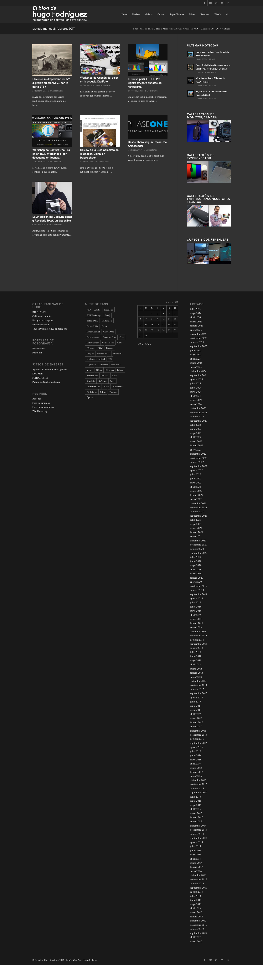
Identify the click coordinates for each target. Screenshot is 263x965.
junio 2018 (196, 656)
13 (140, 324)
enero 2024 (196, 404)
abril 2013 (195, 908)
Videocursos (117, 386)
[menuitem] (124, 14)
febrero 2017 (196, 722)
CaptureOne (108, 331)
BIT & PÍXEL (39, 312)
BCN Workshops (94, 315)
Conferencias (108, 342)
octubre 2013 (197, 883)
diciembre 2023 (198, 408)
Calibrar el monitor (42, 316)
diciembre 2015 (198, 780)
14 (146, 324)
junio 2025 (196, 350)
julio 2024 (195, 383)
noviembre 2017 (198, 685)
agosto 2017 (196, 697)
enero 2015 (196, 821)
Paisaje (120, 369)
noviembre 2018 (198, 635)
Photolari (37, 352)
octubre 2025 (197, 342)
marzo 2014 (196, 862)
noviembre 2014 (198, 829)
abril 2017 (195, 714)
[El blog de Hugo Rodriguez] (59, 14)
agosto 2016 (196, 747)
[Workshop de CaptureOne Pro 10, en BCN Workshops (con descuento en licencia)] (52, 131)
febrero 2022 (196, 495)
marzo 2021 (196, 528)
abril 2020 (195, 569)
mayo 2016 (196, 759)
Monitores (115, 364)
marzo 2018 (196, 668)
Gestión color (103, 353)
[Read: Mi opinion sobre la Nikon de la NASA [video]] (190, 80)
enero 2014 (196, 871)
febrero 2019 (196, 623)
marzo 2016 (196, 767)
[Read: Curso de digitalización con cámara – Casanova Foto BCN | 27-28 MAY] (190, 67)
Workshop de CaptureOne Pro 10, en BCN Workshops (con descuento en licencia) (51, 153)
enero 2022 (196, 499)
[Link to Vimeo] (222, 3)
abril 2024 (195, 396)
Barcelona (108, 309)
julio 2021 (195, 519)
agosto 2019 (196, 598)
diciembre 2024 (198, 371)
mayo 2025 (196, 354)
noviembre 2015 (198, 784)
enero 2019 (196, 627)
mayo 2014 (196, 854)
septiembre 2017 (198, 693)
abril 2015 (195, 809)
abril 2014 (195, 858)
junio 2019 (196, 606)
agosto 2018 (196, 647)
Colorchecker (93, 342)
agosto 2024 (196, 379)
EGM (100, 348)
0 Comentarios (56, 90)
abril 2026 (195, 317)
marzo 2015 (196, 813)
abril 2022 (195, 486)
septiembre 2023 (198, 420)
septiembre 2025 (198, 346)
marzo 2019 (196, 619)
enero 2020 (196, 581)
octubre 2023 (197, 416)
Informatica (118, 353)
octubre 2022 (197, 462)
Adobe (97, 309)
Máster (90, 369)
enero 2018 (196, 677)
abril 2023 (195, 437)
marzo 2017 (196, 718)
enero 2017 (196, 726)
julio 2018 (195, 652)
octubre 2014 (197, 834)
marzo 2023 (196, 441)
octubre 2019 (197, 590)
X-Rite (103, 391)
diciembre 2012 (198, 920)
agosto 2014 (196, 842)
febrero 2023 (196, 445)
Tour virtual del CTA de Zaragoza (49, 328)
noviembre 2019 (198, 586)
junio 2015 (196, 800)
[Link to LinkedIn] (216, 3)
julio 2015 (195, 796)
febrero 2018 (196, 672)
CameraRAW (92, 326)
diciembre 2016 (198, 730)
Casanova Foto (109, 337)
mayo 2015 (196, 805)
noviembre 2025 (198, 338)
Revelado (91, 380)
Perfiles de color (40, 324)
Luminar (104, 364)
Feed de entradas (41, 402)
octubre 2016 (197, 738)
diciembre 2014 (198, 825)
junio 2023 (196, 428)
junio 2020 (196, 561)
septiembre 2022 (198, 466)
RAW (114, 375)
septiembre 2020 (198, 553)
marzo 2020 (196, 573)
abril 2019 (195, 615)
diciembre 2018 (198, 631)
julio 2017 (195, 701)
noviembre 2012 (198, 924)
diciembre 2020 (198, 540)
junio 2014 (196, 850)
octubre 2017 (197, 689)
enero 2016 (196, 776)
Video (106, 386)
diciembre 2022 (198, 453)
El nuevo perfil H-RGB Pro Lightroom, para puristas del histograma (145, 82)
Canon (104, 326)
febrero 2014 (196, 866)
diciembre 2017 (198, 681)
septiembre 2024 (198, 375)
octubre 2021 (197, 511)
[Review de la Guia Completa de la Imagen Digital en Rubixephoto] (100, 131)
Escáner (109, 348)
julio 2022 (195, 474)
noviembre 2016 (198, 734)
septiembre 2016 (198, 743)
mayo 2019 (196, 610)
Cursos (120, 342)
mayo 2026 (196, 313)
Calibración (107, 320)
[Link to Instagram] (228, 3)
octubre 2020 (197, 548)
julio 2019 (195, 602)
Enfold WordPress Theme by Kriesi (81, 959)
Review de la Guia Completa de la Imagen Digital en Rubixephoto (99, 153)
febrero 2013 (196, 916)
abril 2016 (195, 763)
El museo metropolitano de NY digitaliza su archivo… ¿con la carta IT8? (51, 82)
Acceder (36, 398)
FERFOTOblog (40, 377)
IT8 (110, 358)
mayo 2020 (196, 565)
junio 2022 (196, 478)
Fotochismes (38, 348)
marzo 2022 (196, 491)
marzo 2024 (196, 400)
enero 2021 (196, 536)
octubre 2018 (197, 639)
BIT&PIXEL (92, 320)
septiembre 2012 (198, 933)
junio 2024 (196, 387)
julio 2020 (195, 557)
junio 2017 (196, 705)
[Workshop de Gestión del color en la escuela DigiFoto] (100, 59)
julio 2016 (195, 751)
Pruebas (104, 375)
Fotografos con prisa (42, 320)
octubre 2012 (197, 929)
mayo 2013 (196, 904)
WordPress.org (39, 411)
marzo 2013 (196, 912)
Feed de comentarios (43, 407)
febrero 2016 (196, 772)
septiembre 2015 (198, 792)
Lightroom (91, 364)
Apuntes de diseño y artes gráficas (49, 369)
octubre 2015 (197, 788)
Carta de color (93, 337)
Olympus (110, 369)
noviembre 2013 (198, 879)
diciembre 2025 (198, 334)
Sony (112, 380)
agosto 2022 (196, 470)
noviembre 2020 (198, 544)
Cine (122, 337)
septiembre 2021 (198, 515)
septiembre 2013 (198, 887)
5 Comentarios (151, 90)
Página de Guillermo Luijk (46, 381)
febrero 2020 (196, 577)
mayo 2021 (196, 524)
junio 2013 (196, 900)
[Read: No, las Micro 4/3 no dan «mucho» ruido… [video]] (190, 93)
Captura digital (93, 331)
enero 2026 (196, 329)
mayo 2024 (196, 391)
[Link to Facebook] (204, 3)
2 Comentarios (55, 224)
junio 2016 (196, 755)
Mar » (148, 344)
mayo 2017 (196, 710)
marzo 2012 (196, 941)
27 (140, 335)
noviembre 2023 (198, 412)
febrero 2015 (196, 817)
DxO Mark (37, 373)
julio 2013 (195, 896)
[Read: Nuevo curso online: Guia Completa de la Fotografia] (190, 54)
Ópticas (90, 397)
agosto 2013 (196, 891)
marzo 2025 (196, 362)
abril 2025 (195, 358)
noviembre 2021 (198, 507)
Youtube (113, 391)
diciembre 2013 (198, 875)
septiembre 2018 (198, 643)
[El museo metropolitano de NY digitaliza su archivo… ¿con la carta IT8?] (52, 60)
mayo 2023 (196, 433)
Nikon (99, 369)
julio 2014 (195, 846)
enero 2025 (196, 367)
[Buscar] (227, 14)
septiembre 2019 (198, 594)
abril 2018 (195, 664)
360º (89, 309)
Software (102, 380)
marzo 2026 (196, 321)
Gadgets (90, 353)
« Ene (140, 344)
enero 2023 (196, 449)
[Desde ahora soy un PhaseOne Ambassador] (148, 127)
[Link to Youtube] (210, 3)
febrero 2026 (196, 325)
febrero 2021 (196, 532)
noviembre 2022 (198, 458)
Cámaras (90, 348)
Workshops (91, 391)
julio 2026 (195, 309)
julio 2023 (195, 424)
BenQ (107, 315)
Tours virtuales (93, 386)
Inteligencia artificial (96, 358)
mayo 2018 (196, 660)
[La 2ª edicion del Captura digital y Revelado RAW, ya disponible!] (52, 198)
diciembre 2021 (198, 503)
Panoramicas (92, 375)
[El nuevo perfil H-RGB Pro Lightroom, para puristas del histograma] (148, 60)
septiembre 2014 (198, 838)
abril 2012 (195, 937)
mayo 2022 (196, 482)
